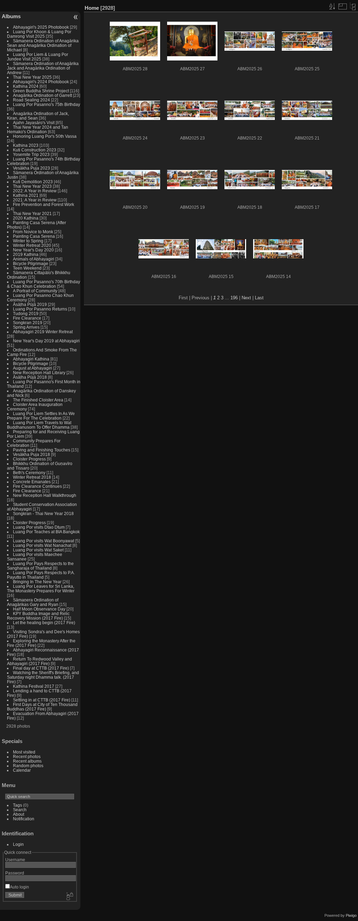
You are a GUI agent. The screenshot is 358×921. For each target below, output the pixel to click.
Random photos (28, 765)
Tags (17, 805)
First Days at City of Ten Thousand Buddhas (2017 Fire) (42, 706)
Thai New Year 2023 (32, 186)
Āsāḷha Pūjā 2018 (30, 377)
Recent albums (27, 761)
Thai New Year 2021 (32, 213)
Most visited (24, 752)
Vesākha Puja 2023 (31, 168)
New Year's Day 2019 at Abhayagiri (46, 340)
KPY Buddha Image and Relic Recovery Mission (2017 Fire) (38, 615)
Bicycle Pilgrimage (30, 263)
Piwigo (351, 915)
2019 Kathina (25, 254)
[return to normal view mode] (352, 6)
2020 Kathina (25, 218)
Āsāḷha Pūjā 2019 (30, 304)
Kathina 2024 (25, 86)
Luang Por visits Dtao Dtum (39, 527)
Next (246, 297)
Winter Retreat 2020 (32, 245)
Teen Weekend (27, 268)
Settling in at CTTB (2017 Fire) (41, 700)
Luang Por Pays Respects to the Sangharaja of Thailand (40, 565)
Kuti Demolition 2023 (33, 181)
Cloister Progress (29, 459)
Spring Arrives (26, 327)
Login (18, 844)
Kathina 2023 (25, 145)
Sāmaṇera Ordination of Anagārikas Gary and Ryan (32, 602)
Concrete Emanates (32, 481)
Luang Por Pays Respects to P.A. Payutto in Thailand (41, 574)
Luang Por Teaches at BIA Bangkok (46, 531)
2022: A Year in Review (35, 190)
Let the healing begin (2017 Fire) (44, 622)
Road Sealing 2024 (31, 100)
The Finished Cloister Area (38, 400)
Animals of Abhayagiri (33, 259)
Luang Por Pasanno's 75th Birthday (46, 104)
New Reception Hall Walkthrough (44, 495)
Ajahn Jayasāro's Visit (34, 122)
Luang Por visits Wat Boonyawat (43, 540)
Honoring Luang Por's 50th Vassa (45, 136)
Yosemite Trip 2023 (31, 154)
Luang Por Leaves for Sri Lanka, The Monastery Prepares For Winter (40, 588)
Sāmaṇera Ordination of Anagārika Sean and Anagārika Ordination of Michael (43, 45)
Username (15, 859)
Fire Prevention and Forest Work (43, 204)
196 (234, 297)
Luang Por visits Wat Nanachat (42, 545)
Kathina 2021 (25, 195)
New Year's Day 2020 (33, 250)
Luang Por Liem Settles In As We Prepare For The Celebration (41, 415)
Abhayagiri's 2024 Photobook (41, 81)
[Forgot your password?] (69, 896)
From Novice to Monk (33, 231)
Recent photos (27, 756)
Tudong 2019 (25, 313)
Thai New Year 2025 (32, 77)
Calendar (22, 770)
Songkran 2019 (27, 322)
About (18, 814)
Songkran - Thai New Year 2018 (43, 513)
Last (259, 297)
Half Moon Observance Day (39, 609)
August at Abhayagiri (32, 368)
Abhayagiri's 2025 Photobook (41, 27)
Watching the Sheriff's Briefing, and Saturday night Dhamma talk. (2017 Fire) (43, 677)
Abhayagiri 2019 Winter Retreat (43, 331)
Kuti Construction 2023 (34, 150)
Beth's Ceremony (29, 472)
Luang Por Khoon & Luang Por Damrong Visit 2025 (39, 33)
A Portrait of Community (35, 290)
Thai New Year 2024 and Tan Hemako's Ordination (37, 129)
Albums (11, 16)
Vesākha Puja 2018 (31, 454)
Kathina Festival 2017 (33, 686)
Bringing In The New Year (37, 581)
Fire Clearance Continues (37, 486)
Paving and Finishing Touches (41, 450)
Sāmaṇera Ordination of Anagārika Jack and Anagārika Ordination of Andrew (43, 68)
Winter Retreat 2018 (32, 477)
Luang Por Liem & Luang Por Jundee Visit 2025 (37, 56)
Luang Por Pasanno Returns (40, 309)
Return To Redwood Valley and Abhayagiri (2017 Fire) (39, 661)
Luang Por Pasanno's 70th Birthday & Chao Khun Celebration (43, 283)
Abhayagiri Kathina (31, 359)
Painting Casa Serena (34, 236)
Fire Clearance (27, 318)
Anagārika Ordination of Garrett (42, 95)
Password (14, 873)
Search (20, 809)
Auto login (19, 887)
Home (92, 8)
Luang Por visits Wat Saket (38, 550)
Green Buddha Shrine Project (41, 90)
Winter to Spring (28, 240)
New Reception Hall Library (39, 372)
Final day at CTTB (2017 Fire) (41, 668)
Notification (23, 818)
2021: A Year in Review (35, 200)
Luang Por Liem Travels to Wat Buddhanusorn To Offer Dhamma (39, 424)
